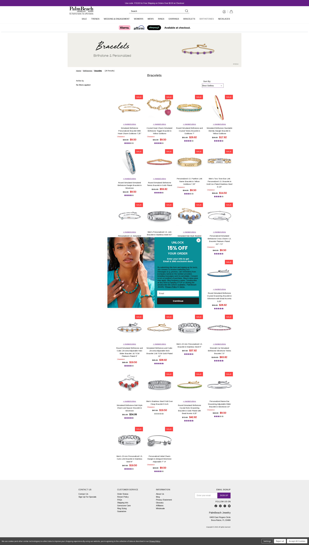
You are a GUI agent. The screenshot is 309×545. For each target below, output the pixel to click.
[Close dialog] (198, 240)
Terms (182, 287)
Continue (178, 300)
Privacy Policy (171, 287)
